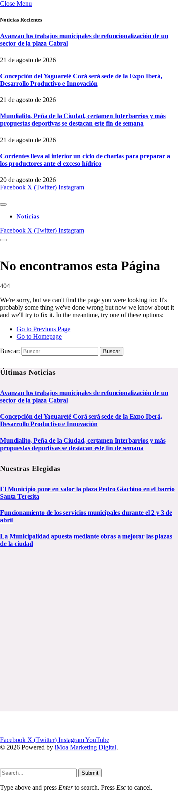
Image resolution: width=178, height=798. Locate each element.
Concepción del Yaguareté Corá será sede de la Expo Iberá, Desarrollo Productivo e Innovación (81, 80)
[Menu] (3, 204)
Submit (90, 773)
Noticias (28, 216)
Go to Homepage (39, 336)
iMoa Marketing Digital (85, 747)
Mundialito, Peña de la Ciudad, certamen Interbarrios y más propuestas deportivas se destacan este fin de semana (83, 119)
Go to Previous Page (43, 328)
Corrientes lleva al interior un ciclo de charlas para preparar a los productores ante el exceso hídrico (85, 160)
